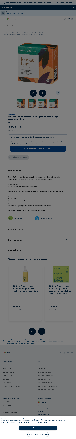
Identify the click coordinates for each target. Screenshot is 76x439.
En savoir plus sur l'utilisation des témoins (34, 422)
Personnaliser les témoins (38, 434)
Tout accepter (38, 428)
